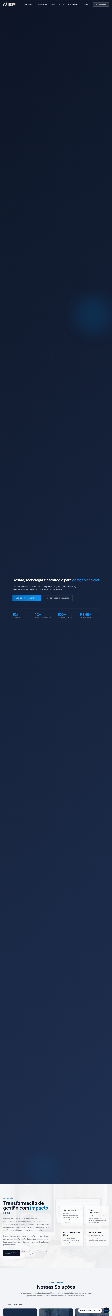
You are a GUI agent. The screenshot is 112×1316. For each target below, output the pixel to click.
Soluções (28, 4)
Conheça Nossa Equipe (11, 1252)
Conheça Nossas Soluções (57, 598)
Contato (85, 4)
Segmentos (42, 4)
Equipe (61, 4)
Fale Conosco (101, 4)
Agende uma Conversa (25, 598)
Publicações (73, 4)
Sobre (53, 4)
